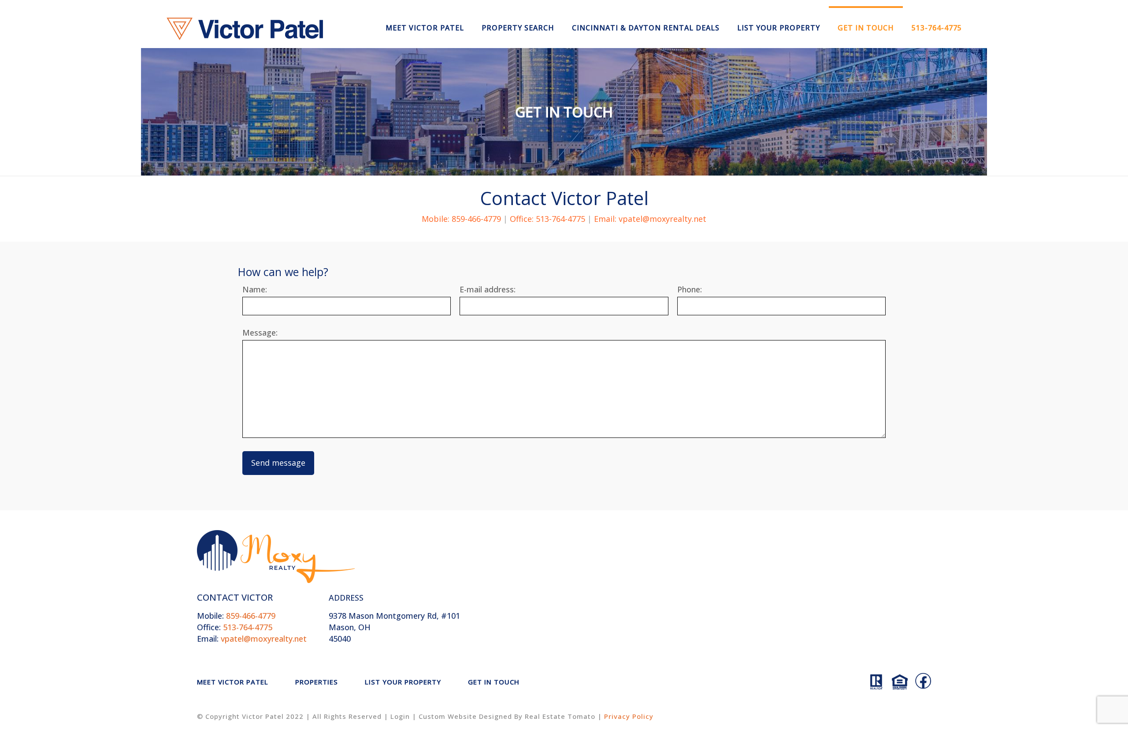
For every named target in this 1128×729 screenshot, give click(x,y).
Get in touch (493, 681)
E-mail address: (488, 289)
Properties (316, 681)
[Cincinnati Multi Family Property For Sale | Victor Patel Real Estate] (245, 28)
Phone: (689, 289)
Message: (260, 333)
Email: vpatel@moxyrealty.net (650, 218)
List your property (403, 681)
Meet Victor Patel (232, 681)
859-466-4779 (236, 615)
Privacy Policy (628, 716)
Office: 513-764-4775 (547, 218)
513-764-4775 (234, 627)
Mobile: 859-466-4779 (461, 218)
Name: (254, 289)
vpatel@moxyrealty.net (252, 638)
